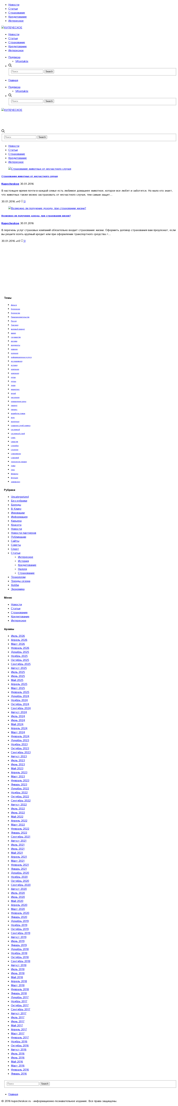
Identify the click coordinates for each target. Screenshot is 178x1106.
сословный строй (18, 433)
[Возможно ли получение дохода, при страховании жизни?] (47, 208)
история (14, 365)
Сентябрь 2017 (20, 1010)
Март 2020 (18, 909)
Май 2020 (17, 901)
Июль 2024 (18, 716)
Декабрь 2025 (20, 652)
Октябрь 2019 (20, 929)
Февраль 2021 (20, 865)
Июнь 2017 (18, 1022)
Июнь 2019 (18, 941)
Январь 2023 (19, 785)
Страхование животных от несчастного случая (29, 176)
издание (14, 349)
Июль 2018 (18, 969)
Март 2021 (18, 861)
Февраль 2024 (20, 736)
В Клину (16, 509)
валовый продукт (18, 329)
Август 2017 (18, 1014)
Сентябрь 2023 (21, 752)
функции (14, 478)
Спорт (15, 549)
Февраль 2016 (20, 1070)
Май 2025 (17, 680)
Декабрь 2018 (20, 949)
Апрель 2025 (19, 684)
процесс (14, 409)
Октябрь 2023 (20, 748)
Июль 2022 (18, 809)
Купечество (15, 313)
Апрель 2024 (19, 728)
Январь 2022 (19, 833)
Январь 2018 (19, 993)
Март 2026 (18, 644)
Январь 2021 (19, 869)
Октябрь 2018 (20, 957)
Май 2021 (17, 853)
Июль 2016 (18, 1054)
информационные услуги (21, 357)
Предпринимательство (20, 317)
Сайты (15, 541)
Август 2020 (19, 889)
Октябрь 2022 (20, 797)
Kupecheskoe (10, 184)
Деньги (14, 305)
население (15, 397)
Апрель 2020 (19, 905)
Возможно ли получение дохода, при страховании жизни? (36, 216)
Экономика (18, 589)
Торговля (14, 325)
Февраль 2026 (20, 648)
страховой (15, 457)
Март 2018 (18, 985)
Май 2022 (17, 817)
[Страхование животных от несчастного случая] (39, 169)
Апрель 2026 (19, 640)
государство (16, 337)
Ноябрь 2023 (19, 744)
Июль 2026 (18, 636)
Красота (16, 525)
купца (13, 377)
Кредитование (17, 17)
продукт (14, 405)
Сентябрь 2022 (21, 801)
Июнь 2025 (18, 676)
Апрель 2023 (19, 773)
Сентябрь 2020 (21, 885)
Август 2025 (19, 668)
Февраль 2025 (20, 692)
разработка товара (18, 413)
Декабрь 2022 (20, 789)
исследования (16, 361)
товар (13, 465)
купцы (13, 381)
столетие (14, 449)
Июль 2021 (18, 845)
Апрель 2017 (19, 1030)
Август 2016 (18, 1050)
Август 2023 (19, 757)
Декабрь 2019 (20, 921)
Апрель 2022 (19, 821)
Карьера (16, 521)
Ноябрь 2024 (19, 700)
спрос (13, 437)
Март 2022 (18, 825)
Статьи (13, 9)
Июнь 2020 (18, 897)
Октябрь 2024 (20, 704)
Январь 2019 (19, 945)
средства (14, 441)
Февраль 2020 (20, 913)
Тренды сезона (20, 581)
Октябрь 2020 (20, 881)
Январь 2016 (19, 1074)
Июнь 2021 (18, 849)
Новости (13, 5)
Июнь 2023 (18, 765)
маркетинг (15, 389)
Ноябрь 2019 (19, 925)
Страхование (16, 13)
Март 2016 (18, 1066)
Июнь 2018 (18, 973)
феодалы (14, 474)
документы (15, 345)
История (23, 561)
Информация (19, 517)
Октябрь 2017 (20, 1006)
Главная (13, 80)
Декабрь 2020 (20, 873)
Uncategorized (20, 497)
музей (13, 393)
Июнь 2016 (18, 1058)
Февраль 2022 (20, 829)
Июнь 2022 (18, 813)
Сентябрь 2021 (20, 837)
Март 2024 (18, 732)
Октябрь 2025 (20, 660)
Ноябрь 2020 (19, 877)
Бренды (16, 505)
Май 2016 (17, 1062)
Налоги (22, 569)
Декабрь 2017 (20, 997)
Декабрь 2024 (20, 696)
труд (13, 469)
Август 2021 (18, 841)
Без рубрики (19, 501)
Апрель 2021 (19, 857)
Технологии (18, 577)
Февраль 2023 (20, 781)
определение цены (18, 401)
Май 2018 (17, 977)
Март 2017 (18, 1034)
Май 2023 (17, 769)
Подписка (14, 57)
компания (15, 373)
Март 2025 (18, 688)
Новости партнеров (23, 533)
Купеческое (15, 309)
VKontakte (21, 61)
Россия (14, 321)
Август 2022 (19, 805)
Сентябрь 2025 (21, 664)
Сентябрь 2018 (20, 961)
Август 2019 (18, 937)
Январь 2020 (19, 917)
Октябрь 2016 (20, 1046)
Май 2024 (17, 724)
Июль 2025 (18, 672)
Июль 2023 (18, 761)
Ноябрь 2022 (19, 793)
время (13, 333)
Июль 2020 (18, 893)
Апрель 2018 (19, 981)
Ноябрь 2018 (19, 953)
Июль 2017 (18, 1018)
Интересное (16, 21)
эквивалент (15, 482)
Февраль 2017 (20, 1038)
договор (14, 341)
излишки (14, 353)
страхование (16, 453)
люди (13, 385)
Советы (16, 545)
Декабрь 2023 (20, 740)
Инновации (18, 513)
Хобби (15, 585)
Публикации (18, 537)
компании (15, 369)
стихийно (15, 445)
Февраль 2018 (20, 989)
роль (13, 417)
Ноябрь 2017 (19, 1001)
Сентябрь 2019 (20, 933)
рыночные (15, 421)
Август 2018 (18, 965)
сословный (15, 429)
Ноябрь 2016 (19, 1042)
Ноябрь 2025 (19, 656)
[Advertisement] (64, 120)
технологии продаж (19, 461)
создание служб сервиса (20, 425)
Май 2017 (17, 1026)
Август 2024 (19, 712)
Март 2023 (18, 777)
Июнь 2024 (18, 720)
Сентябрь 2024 (21, 708)
